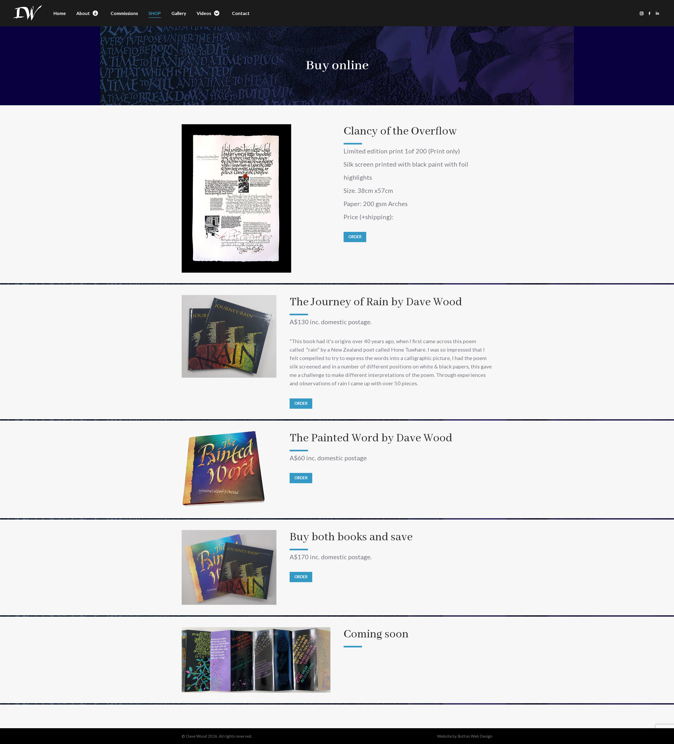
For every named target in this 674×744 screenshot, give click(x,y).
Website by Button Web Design (464, 736)
